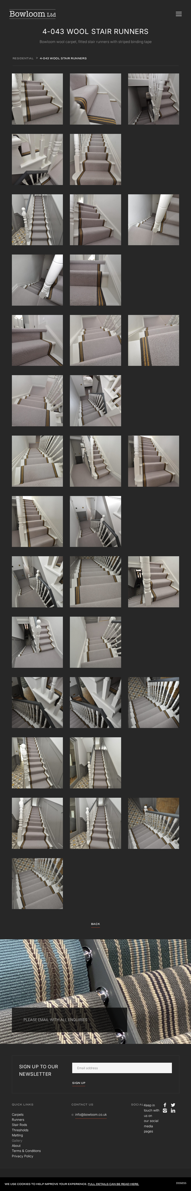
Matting (17, 1135)
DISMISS (181, 1183)
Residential (23, 58)
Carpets (18, 1114)
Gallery (17, 1140)
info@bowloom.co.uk (91, 1114)
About (16, 1145)
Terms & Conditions (26, 1150)
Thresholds (20, 1130)
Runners (18, 1119)
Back (95, 924)
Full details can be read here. (113, 1184)
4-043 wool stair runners (63, 58)
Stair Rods (19, 1124)
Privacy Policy (22, 1156)
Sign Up (78, 1083)
